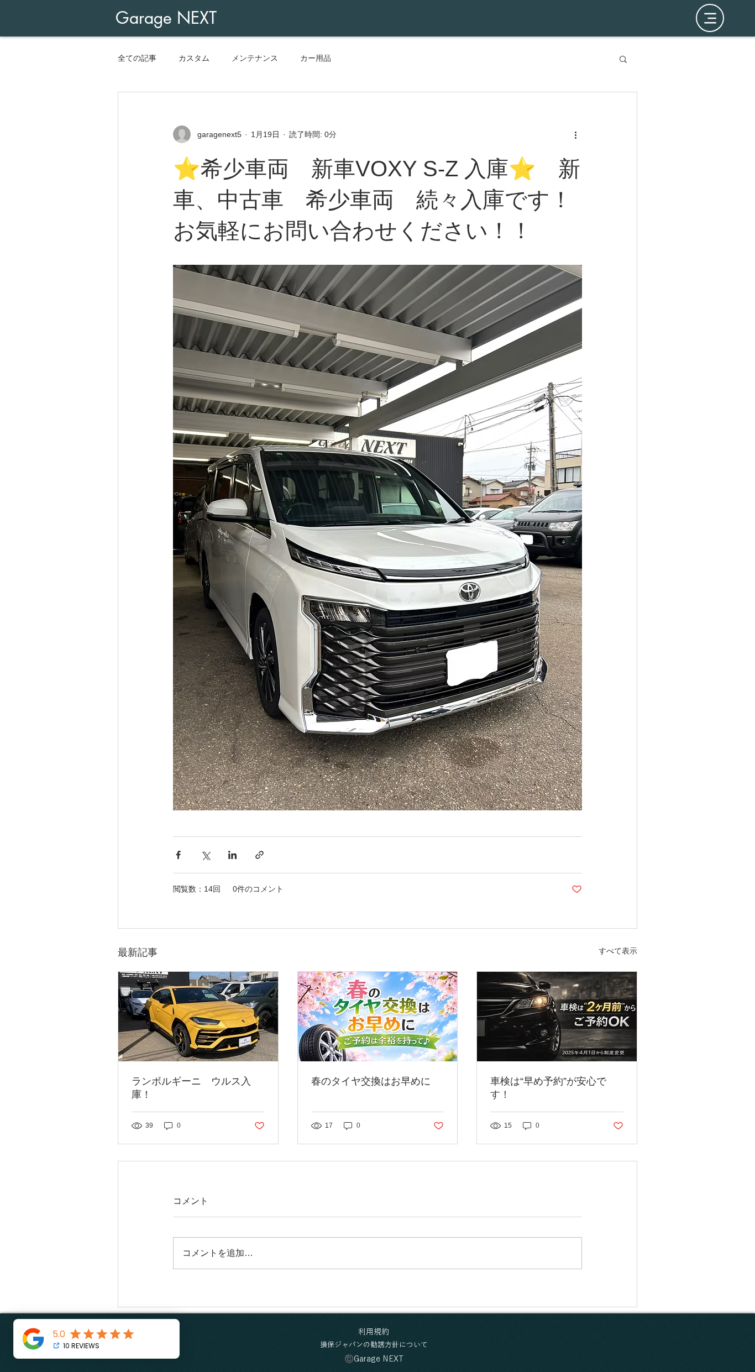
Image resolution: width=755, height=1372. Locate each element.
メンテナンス (255, 58)
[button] (623, 58)
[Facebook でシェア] (178, 855)
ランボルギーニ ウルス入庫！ (191, 1088)
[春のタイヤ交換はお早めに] (378, 1016)
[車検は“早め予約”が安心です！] (557, 1016)
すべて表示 (618, 950)
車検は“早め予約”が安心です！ (548, 1088)
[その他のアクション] (575, 134)
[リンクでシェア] (259, 855)
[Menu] (710, 18)
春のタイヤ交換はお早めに (371, 1081)
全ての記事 (137, 58)
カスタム (194, 58)
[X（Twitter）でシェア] (205, 855)
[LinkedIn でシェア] (232, 855)
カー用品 (315, 58)
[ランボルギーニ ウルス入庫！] (198, 1016)
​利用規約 (373, 1332)
